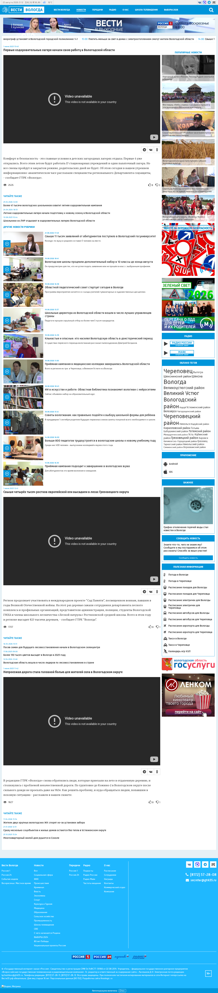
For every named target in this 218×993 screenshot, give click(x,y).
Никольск (185, 424)
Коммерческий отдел (114, 887)
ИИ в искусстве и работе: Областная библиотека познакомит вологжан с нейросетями (100, 389)
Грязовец (202, 441)
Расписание (110, 870)
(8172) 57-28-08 (203, 874)
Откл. (122, 990)
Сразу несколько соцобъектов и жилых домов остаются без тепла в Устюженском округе (54, 830)
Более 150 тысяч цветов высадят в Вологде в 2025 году (34, 654)
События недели (10, 879)
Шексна (197, 376)
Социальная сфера (43, 875)
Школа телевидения (146, 9)
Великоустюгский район (184, 388)
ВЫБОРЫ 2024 (41, 937)
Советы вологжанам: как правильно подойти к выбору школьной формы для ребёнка (100, 415)
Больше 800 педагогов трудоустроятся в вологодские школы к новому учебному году (100, 440)
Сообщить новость (188, 558)
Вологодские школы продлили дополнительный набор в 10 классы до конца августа (99, 261)
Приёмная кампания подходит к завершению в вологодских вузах (87, 466)
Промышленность (43, 920)
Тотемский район (200, 431)
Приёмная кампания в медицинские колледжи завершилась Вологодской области (97, 364)
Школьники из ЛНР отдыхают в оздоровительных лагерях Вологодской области (49, 220)
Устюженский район (198, 407)
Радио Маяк (89, 879)
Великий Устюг (181, 393)
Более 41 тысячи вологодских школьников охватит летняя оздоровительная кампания (52, 205)
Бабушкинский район (176, 431)
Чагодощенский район (189, 411)
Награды (108, 879)
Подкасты (88, 870)
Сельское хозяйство (44, 916)
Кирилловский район (177, 428)
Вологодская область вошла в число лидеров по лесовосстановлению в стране (48, 662)
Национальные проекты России (50, 945)
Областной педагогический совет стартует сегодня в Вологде (84, 287)
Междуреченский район (176, 434)
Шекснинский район (177, 376)
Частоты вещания (92, 883)
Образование (40, 912)
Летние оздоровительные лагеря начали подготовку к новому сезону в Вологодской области (56, 213)
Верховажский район (194, 447)
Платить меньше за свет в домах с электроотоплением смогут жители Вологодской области (96, 39)
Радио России (90, 875)
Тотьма (195, 428)
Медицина (39, 908)
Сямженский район (173, 447)
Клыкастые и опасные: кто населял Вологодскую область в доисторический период (99, 338)
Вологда (175, 382)
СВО (36, 929)
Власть (37, 891)
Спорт (37, 899)
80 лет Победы (41, 941)
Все (36, 870)
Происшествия (41, 883)
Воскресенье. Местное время (16, 883)
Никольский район (193, 444)
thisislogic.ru (107, 978)
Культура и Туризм (43, 904)
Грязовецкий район (184, 438)
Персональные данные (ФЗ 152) (65, 978)
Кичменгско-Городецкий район (180, 441)
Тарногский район (173, 444)
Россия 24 (7, 875)
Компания (109, 891)
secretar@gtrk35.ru (203, 880)
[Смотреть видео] (23, 244)
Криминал (39, 887)
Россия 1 (6, 870)
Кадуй (183, 407)
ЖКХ (36, 879)
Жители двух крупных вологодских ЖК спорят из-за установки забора (44, 822)
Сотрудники (110, 875)
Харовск (203, 438)
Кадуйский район (200, 424)
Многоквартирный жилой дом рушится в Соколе (31, 837)
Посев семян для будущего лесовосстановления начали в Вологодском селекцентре (51, 647)
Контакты (109, 883)
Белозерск (170, 411)
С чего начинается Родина (47, 933)
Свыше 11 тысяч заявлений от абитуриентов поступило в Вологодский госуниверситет (100, 236)
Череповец (178, 371)
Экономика (39, 895)
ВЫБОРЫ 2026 (171, 9)
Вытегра (198, 372)
